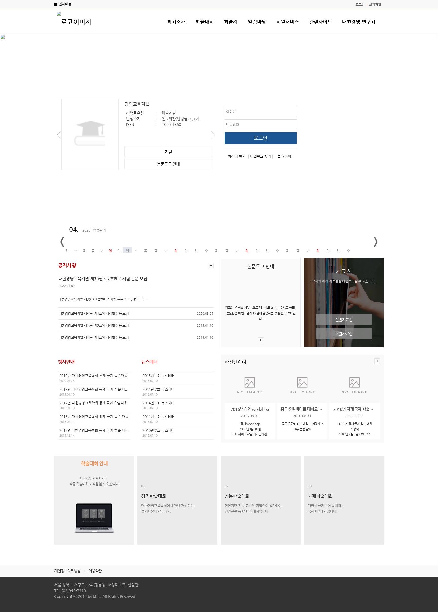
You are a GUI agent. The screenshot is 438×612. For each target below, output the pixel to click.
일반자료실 (344, 320)
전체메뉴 (65, 4)
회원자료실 (344, 333)
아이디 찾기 (236, 156)
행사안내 (66, 361)
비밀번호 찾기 (260, 156)
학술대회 (205, 21)
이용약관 (95, 571)
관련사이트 (320, 21)
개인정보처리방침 (67, 571)
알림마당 (257, 21)
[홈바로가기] (74, 21)
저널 (168, 152)
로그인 (360, 4)
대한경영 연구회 (358, 21)
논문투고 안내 (168, 164)
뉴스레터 (149, 361)
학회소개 (176, 21)
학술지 (231, 21)
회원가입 (375, 4)
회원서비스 (287, 21)
